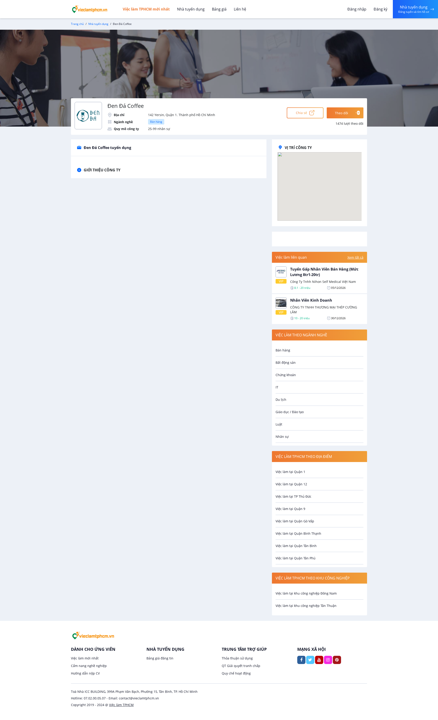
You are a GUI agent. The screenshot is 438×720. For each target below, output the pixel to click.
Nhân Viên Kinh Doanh (311, 300)
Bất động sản (286, 362)
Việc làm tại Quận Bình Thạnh (298, 533)
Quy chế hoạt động (236, 673)
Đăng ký (380, 9)
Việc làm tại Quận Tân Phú (295, 558)
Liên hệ (240, 9)
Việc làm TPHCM (121, 705)
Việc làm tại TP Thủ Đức (293, 496)
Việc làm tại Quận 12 (291, 484)
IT (277, 387)
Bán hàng (156, 122)
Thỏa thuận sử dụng (237, 658)
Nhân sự (282, 436)
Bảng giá (219, 9)
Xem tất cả (355, 257)
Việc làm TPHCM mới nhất (146, 9)
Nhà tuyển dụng (191, 9)
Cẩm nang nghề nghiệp (89, 666)
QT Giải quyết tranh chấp (241, 666)
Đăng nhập (356, 9)
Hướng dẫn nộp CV (85, 673)
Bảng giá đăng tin (159, 658)
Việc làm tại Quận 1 (290, 472)
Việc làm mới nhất (85, 658)
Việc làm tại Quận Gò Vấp (295, 521)
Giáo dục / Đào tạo (290, 412)
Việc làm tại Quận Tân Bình (296, 546)
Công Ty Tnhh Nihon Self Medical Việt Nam (323, 281)
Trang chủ (77, 24)
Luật (279, 424)
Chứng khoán (286, 375)
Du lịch (281, 399)
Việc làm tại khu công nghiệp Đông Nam (306, 593)
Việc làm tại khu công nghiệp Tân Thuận (306, 605)
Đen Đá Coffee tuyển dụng (107, 147)
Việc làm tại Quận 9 (290, 509)
